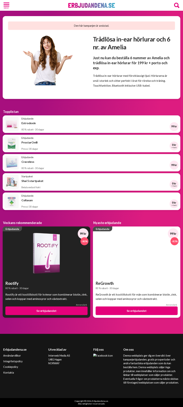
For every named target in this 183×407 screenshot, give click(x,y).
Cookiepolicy (10, 366)
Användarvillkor (12, 355)
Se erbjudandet (46, 310)
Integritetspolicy (13, 361)
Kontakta (8, 372)
